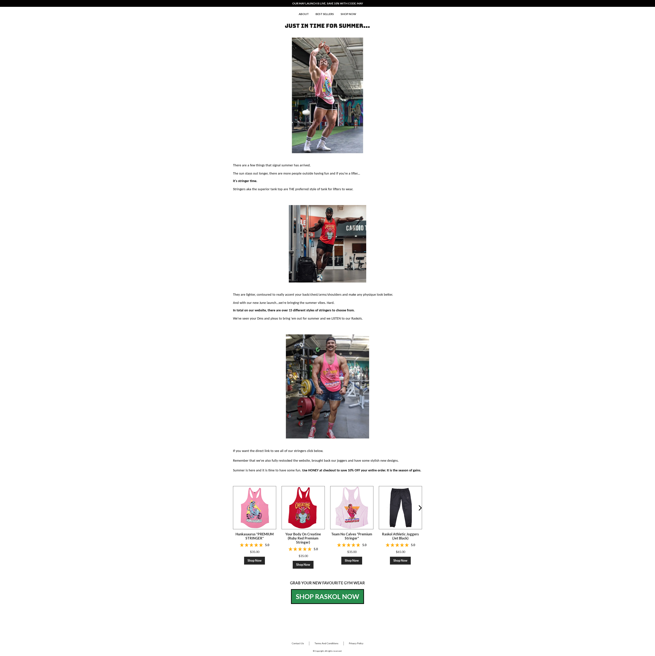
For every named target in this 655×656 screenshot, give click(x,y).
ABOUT (304, 14)
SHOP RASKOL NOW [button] (327, 596)
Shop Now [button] (254, 560)
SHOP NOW (348, 14)
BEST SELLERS (325, 14)
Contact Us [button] (298, 643)
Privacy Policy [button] (356, 643)
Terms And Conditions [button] (326, 643)
